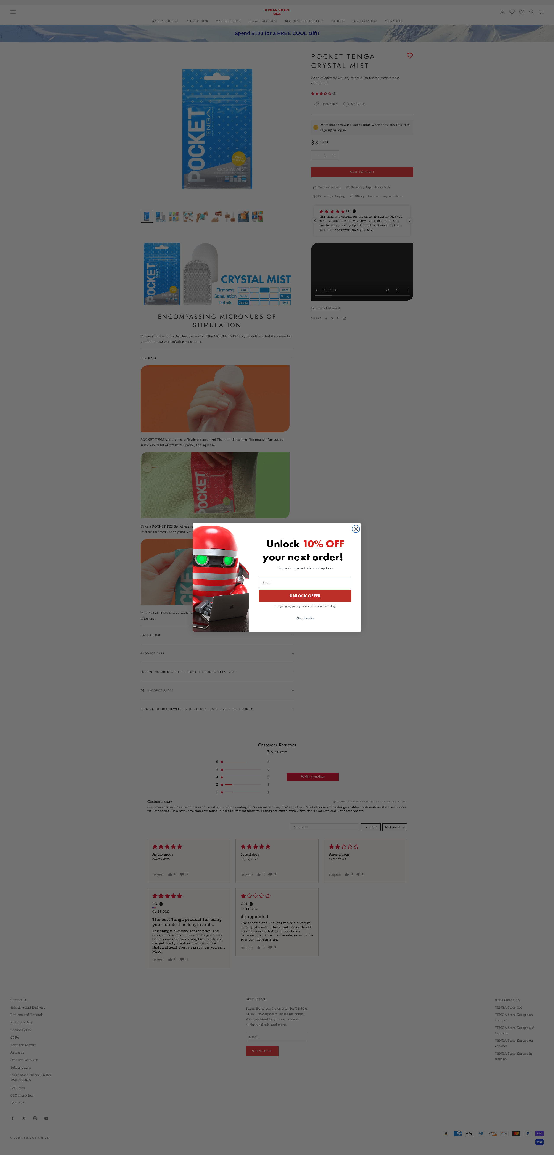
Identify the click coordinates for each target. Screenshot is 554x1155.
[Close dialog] (356, 529)
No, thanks (305, 618)
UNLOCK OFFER (305, 596)
